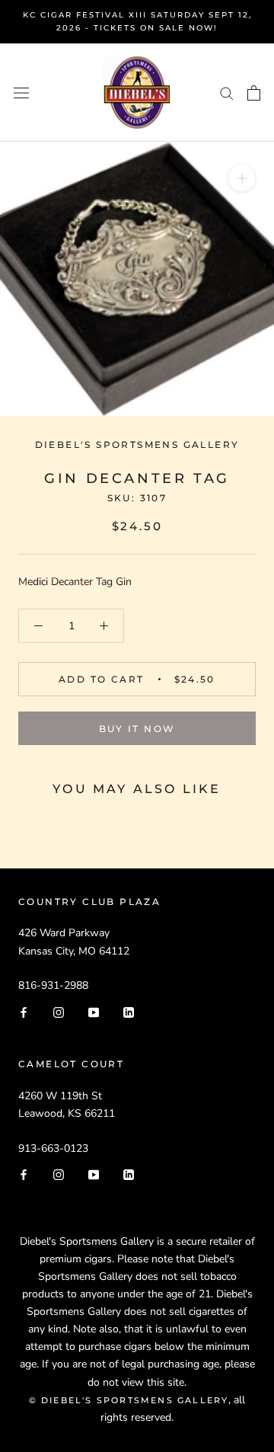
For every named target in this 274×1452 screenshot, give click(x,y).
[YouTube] (93, 1011)
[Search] (227, 92)
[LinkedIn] (128, 1011)
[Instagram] (58, 1011)
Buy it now (137, 728)
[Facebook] (23, 1011)
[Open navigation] (21, 92)
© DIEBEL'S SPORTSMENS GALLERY (129, 1400)
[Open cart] (253, 93)
